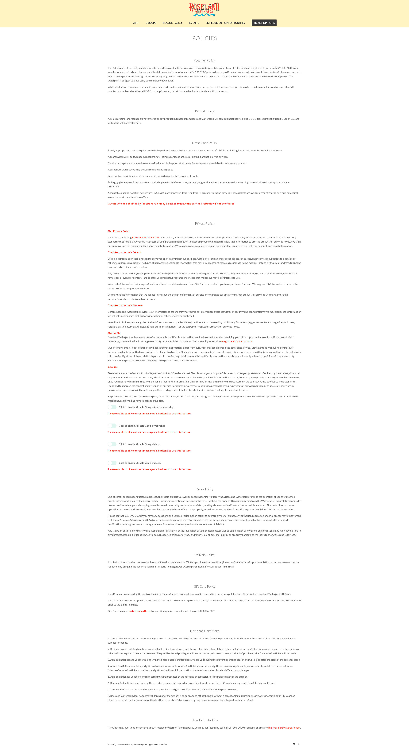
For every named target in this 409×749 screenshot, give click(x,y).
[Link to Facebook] (298, 744)
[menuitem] (135, 23)
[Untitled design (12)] (204, 9)
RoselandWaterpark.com (145, 237)
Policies (164, 744)
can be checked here (139, 610)
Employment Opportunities (148, 744)
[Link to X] (294, 744)
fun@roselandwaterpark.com (237, 341)
